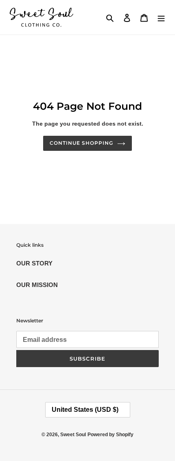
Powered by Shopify (110, 434)
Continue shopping (81, 143)
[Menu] (161, 17)
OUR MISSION (37, 284)
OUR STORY (34, 263)
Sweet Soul (73, 434)
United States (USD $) (85, 409)
